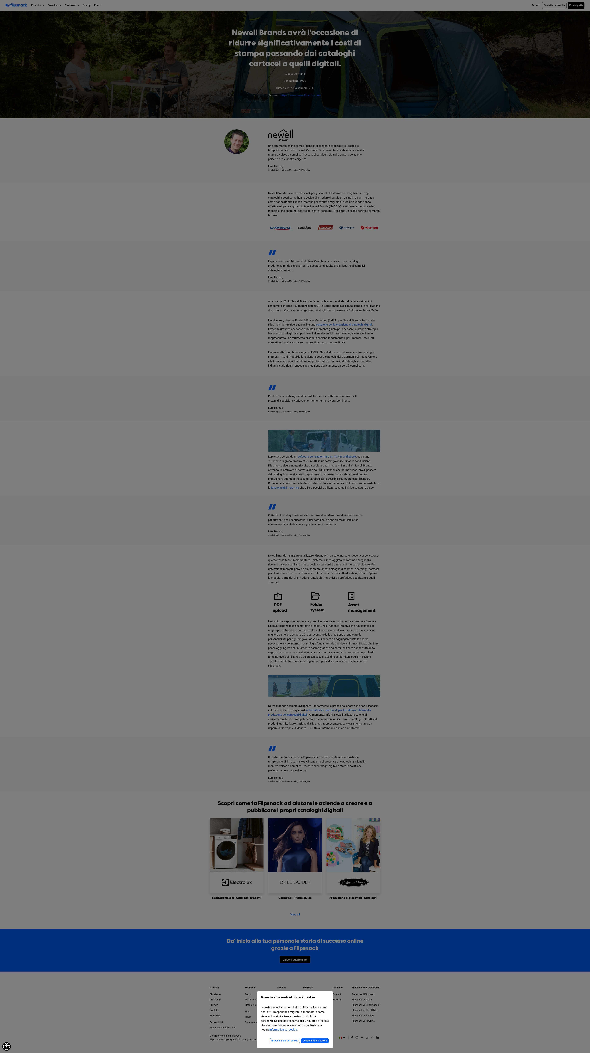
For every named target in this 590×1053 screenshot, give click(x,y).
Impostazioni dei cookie (284, 1040)
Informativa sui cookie (283, 1029)
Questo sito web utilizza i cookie (288, 997)
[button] (6, 1046)
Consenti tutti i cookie (315, 1040)
